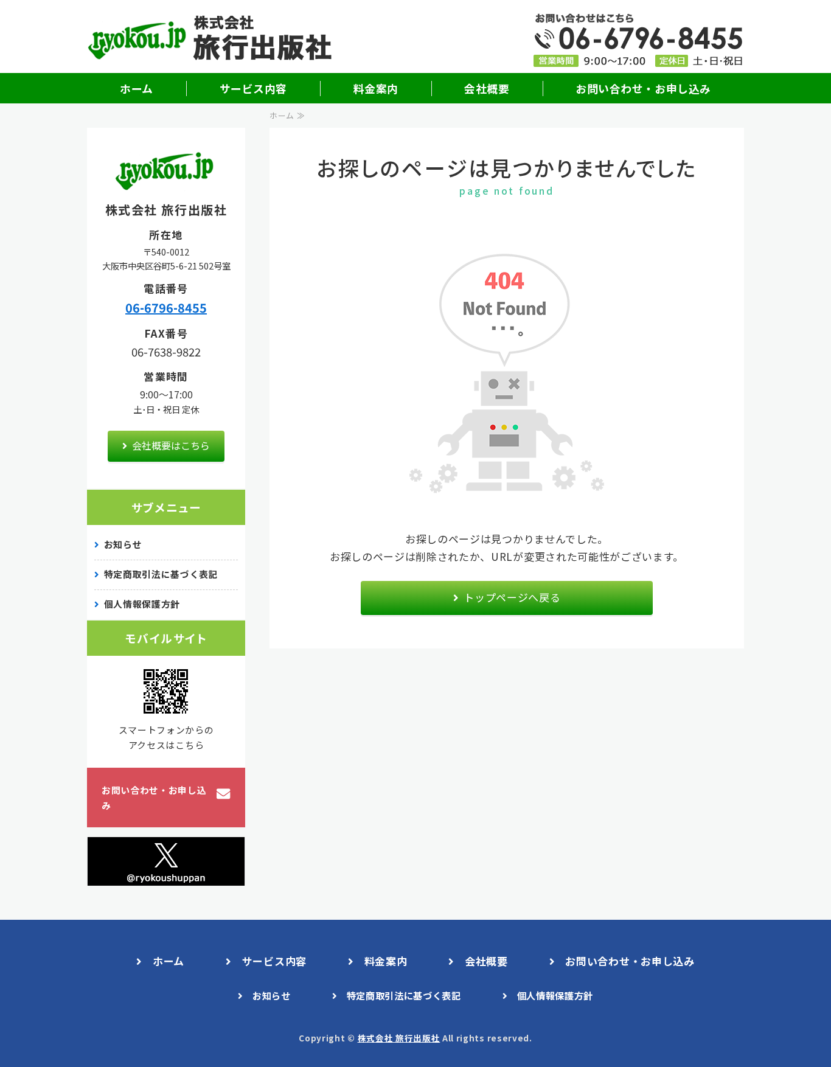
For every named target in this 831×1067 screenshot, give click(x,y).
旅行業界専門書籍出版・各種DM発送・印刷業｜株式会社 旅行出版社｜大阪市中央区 (214, 39)
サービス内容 (253, 88)
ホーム (136, 88)
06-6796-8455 (166, 307)
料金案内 (375, 88)
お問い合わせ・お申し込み (643, 88)
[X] (166, 876)
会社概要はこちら (171, 445)
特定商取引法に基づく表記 (161, 574)
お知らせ (123, 544)
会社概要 (486, 88)
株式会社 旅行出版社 (399, 1038)
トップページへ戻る (512, 597)
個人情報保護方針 (142, 603)
